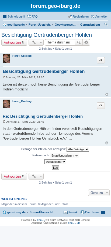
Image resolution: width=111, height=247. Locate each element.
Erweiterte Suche (86, 42)
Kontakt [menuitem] (73, 212)
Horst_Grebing (22, 55)
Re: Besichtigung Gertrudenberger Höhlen (43, 116)
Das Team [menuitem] (92, 212)
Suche (79, 42)
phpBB (41, 219)
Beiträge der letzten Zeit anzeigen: (44, 149)
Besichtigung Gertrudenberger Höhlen (46, 35)
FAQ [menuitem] (35, 16)
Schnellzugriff (16, 16)
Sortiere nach (41, 155)
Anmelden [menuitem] (101, 16)
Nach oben (106, 94)
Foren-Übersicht (41, 212)
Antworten (12, 42)
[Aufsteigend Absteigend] (55, 161)
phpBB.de (74, 222)
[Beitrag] (4, 77)
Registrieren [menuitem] (81, 16)
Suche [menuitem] (106, 25)
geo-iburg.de (16, 212)
